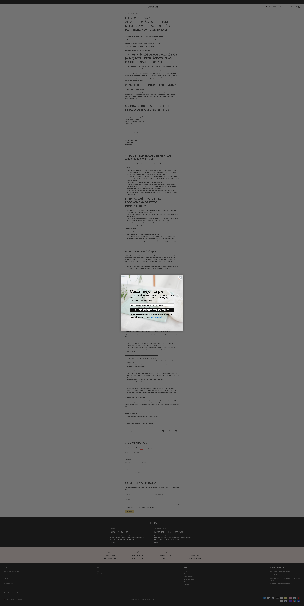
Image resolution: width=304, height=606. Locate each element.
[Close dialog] (180, 278)
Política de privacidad (156, 317)
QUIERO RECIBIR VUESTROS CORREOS (152, 310)
